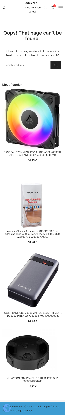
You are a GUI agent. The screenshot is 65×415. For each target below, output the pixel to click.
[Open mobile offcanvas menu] (60, 7)
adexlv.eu (32, 3)
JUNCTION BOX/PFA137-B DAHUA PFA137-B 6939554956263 (32, 379)
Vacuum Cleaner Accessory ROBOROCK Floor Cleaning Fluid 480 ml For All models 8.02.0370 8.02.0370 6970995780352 (32, 234)
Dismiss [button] (28, 410)
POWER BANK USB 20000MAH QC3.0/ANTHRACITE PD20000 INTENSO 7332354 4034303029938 (32, 314)
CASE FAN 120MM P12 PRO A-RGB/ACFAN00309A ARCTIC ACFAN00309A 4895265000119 (33, 153)
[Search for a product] (4, 7)
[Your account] (45, 7)
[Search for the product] (55, 65)
